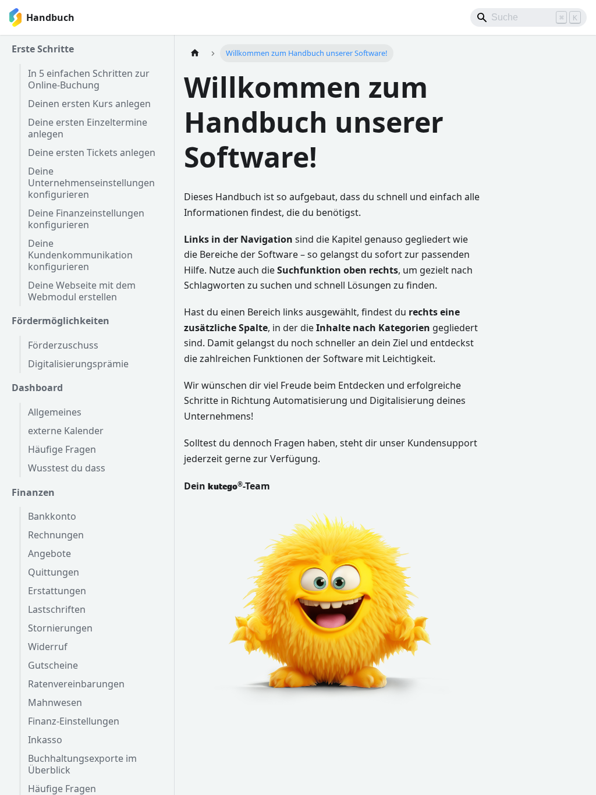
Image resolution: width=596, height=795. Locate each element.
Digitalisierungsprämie (78, 363)
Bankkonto (52, 516)
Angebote (49, 553)
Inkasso (45, 739)
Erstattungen (57, 590)
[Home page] (195, 53)
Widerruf (48, 646)
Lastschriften (57, 609)
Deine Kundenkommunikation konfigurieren (80, 255)
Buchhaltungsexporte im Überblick (82, 764)
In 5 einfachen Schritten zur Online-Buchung (89, 79)
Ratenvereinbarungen (76, 683)
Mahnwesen (55, 702)
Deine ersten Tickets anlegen (91, 152)
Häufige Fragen (62, 449)
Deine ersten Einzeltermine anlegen (87, 128)
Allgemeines (54, 412)
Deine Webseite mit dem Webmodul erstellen (82, 291)
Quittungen (53, 572)
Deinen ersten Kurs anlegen (89, 103)
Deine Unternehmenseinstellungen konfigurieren (91, 183)
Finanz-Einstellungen (73, 721)
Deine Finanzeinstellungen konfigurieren (86, 219)
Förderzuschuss (63, 345)
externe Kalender (66, 430)
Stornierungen (60, 628)
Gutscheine (53, 665)
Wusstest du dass (66, 468)
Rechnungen (56, 534)
